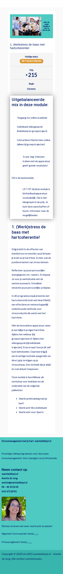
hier (36, 533)
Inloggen (31, 88)
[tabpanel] (31, 261)
